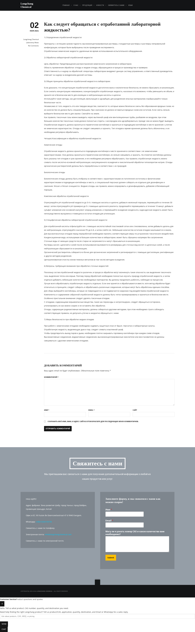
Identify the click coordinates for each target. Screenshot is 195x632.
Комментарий (51, 377)
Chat (4, 629)
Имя (46, 410)
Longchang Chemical (31, 39)
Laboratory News (32, 42)
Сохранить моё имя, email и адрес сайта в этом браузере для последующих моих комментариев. (93, 421)
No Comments (33, 46)
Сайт (135, 410)
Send (4, 624)
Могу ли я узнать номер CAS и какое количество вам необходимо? (134, 533)
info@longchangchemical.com (58, 534)
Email (91, 410)
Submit (110, 557)
